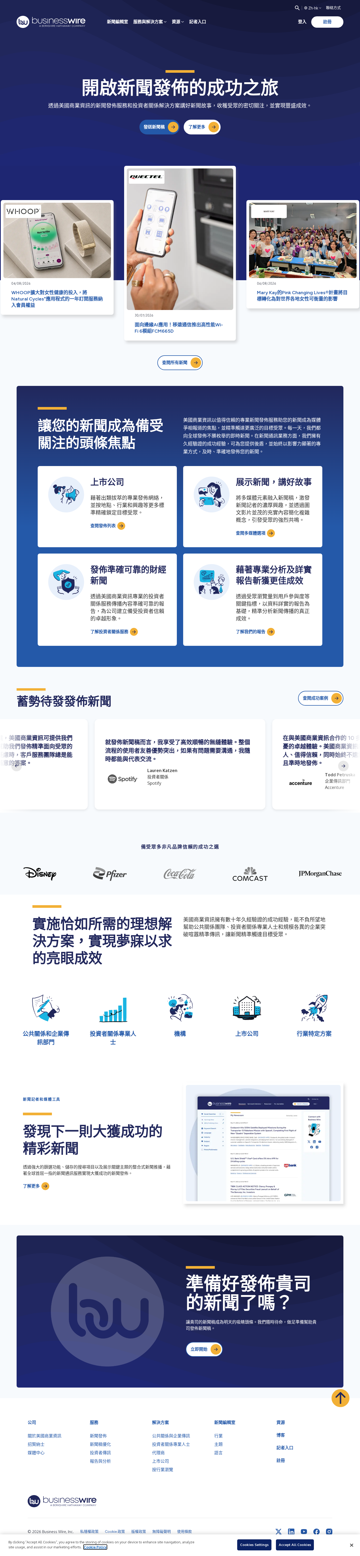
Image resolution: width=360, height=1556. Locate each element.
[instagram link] (329, 1532)
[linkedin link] (291, 1532)
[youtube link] (304, 1531)
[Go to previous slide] (16, 766)
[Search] (297, 8)
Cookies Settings (254, 1545)
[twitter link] (278, 1532)
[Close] (351, 1545)
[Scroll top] (340, 1398)
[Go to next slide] (343, 766)
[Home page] (51, 22)
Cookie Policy (95, 1547)
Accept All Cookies (295, 1545)
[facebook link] (316, 1532)
